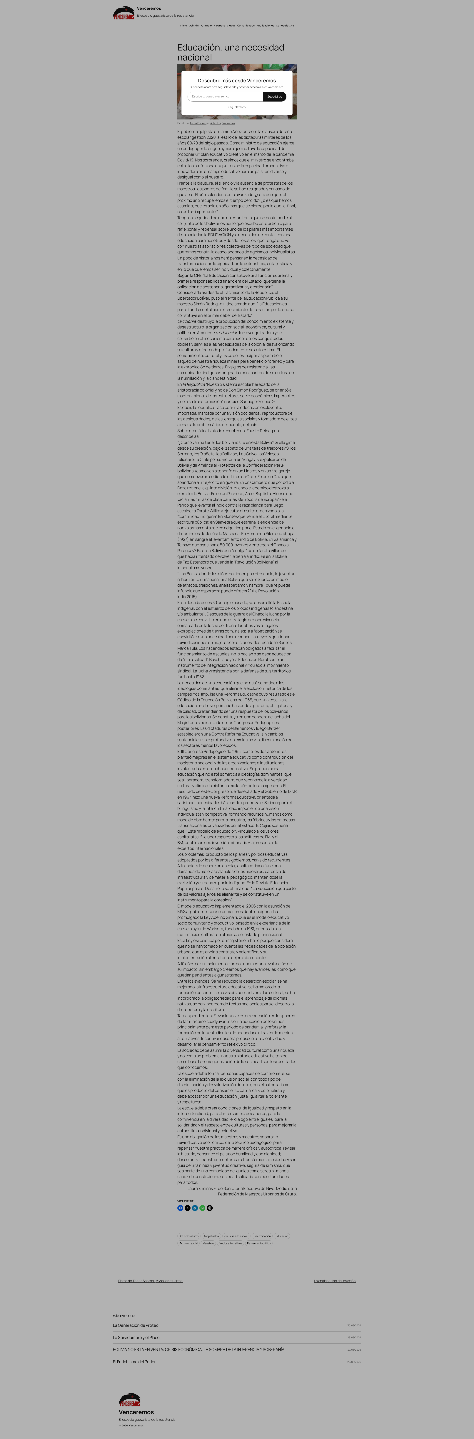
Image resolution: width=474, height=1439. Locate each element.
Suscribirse (274, 97)
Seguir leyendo (237, 107)
